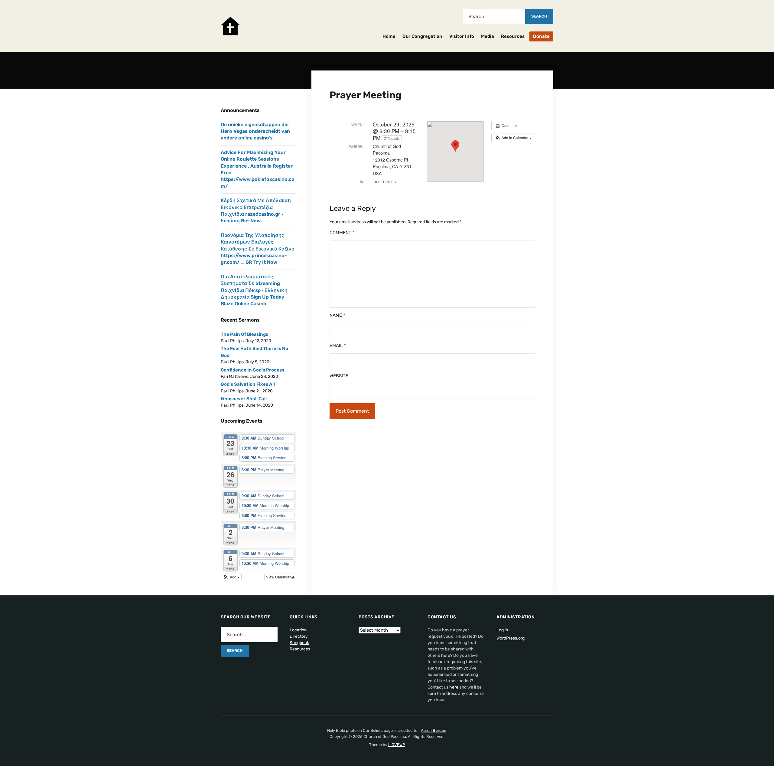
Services (386, 181)
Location (298, 630)
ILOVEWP (396, 744)
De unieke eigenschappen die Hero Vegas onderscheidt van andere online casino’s (255, 131)
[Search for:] (494, 16)
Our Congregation (422, 36)
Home (388, 36)
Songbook (299, 642)
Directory (299, 636)
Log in (502, 630)
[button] (513, 137)
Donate (541, 36)
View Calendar (278, 576)
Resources (513, 36)
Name (337, 315)
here (453, 687)
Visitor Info (461, 36)
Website (339, 375)
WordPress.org (510, 638)
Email (338, 345)
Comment (342, 232)
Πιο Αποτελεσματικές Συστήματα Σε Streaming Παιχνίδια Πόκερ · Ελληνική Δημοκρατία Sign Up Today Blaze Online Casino (254, 290)
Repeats (393, 138)
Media (487, 36)
